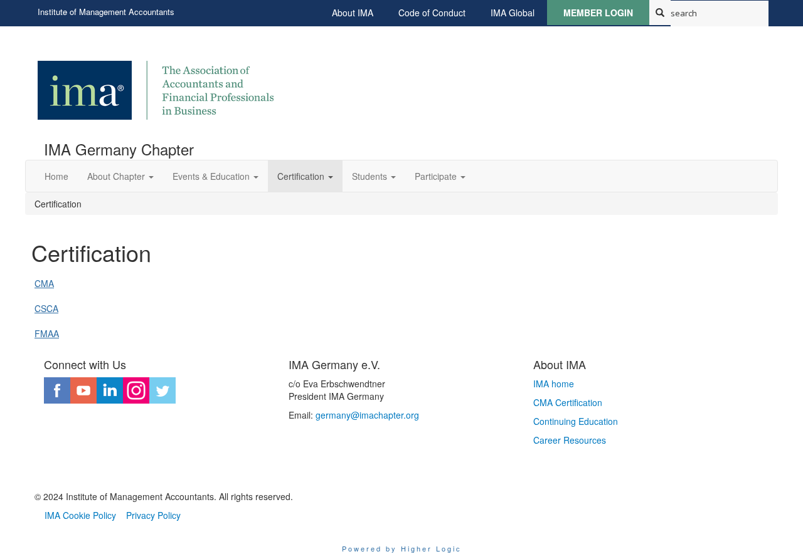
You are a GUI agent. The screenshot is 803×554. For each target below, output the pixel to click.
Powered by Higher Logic (402, 548)
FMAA (47, 333)
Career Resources (569, 440)
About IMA (352, 12)
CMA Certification (567, 402)
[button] (120, 176)
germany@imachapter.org (367, 415)
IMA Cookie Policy (80, 515)
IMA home (553, 383)
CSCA (46, 308)
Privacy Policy (153, 515)
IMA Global (512, 12)
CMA (44, 283)
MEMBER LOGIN (598, 12)
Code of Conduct (431, 12)
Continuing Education (575, 421)
